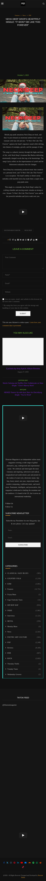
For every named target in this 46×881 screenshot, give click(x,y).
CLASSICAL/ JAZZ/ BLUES (24, 573)
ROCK (24, 658)
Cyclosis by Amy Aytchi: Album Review (23, 369)
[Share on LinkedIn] (20, 240)
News (24, 632)
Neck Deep (28, 230)
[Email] (25, 862)
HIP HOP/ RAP (24, 605)
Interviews (24, 616)
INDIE (24, 610)
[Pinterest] (14, 862)
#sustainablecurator (12, 230)
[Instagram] (11, 862)
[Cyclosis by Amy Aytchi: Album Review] (23, 351)
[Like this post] (10, 240)
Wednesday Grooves (24, 674)
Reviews (24, 648)
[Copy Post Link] (31, 240)
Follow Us (9, 507)
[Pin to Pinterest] (18, 240)
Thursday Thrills (24, 664)
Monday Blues (24, 626)
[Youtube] (22, 862)
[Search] (43, 3)
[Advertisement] (23, 50)
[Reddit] (40, 862)
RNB (24, 653)
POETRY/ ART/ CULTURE (24, 637)
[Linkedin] (18, 862)
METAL (24, 621)
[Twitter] (7, 862)
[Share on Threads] (34, 240)
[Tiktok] (23, 867)
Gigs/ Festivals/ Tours (24, 600)
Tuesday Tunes (24, 669)
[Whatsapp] (37, 862)
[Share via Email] (36, 240)
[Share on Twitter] (15, 240)
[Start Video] (23, 211)
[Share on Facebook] (12, 240)
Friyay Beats (24, 594)
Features (24, 589)
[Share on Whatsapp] (25, 240)
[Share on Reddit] (23, 240)
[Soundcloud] (29, 862)
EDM (24, 584)
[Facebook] (4, 862)
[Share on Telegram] (28, 240)
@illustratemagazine (9, 705)
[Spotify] (33, 862)
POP (24, 642)
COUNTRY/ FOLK (24, 578)
